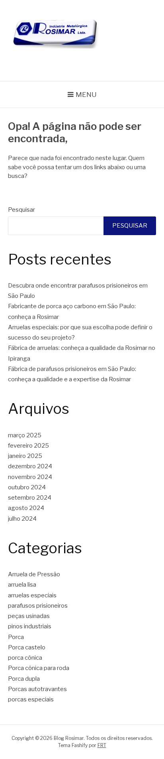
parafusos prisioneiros (38, 605)
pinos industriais (29, 626)
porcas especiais (31, 699)
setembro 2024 (29, 497)
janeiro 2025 (25, 456)
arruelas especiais (32, 595)
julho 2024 (22, 518)
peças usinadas (29, 616)
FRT (102, 745)
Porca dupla (24, 678)
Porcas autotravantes (37, 689)
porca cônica (25, 657)
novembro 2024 (30, 477)
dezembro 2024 (30, 466)
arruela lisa (22, 584)
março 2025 (24, 435)
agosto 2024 (26, 508)
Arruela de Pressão (34, 574)
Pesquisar (21, 209)
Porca (16, 637)
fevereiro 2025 (28, 445)
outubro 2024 (27, 487)
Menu (86, 94)
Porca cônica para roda (38, 668)
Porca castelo (26, 647)
